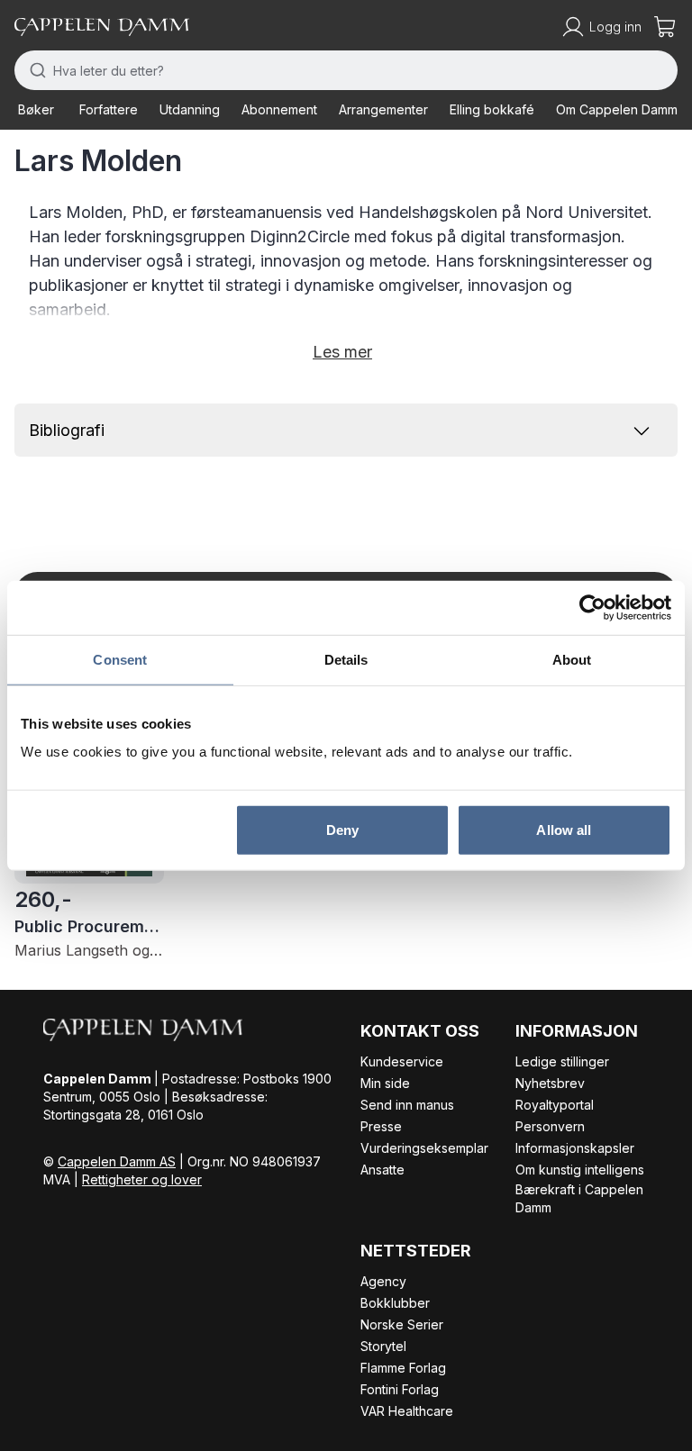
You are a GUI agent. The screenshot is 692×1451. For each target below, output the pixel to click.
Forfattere (108, 109)
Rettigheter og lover (142, 1179)
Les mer (342, 351)
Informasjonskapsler (574, 1148)
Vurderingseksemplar (424, 1148)
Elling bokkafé (492, 109)
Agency (383, 1281)
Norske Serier (401, 1324)
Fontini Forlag (399, 1389)
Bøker (36, 109)
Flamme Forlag (403, 1367)
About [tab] (572, 659)
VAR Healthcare (406, 1411)
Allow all (563, 830)
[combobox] (346, 70)
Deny (342, 830)
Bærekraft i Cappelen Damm (579, 1198)
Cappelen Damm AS (117, 1161)
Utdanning (189, 109)
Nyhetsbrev (550, 1083)
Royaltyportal (554, 1104)
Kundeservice (401, 1061)
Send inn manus (407, 1104)
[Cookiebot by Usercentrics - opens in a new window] (592, 607)
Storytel (383, 1346)
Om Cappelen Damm (617, 109)
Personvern (550, 1126)
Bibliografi (67, 430)
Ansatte (382, 1169)
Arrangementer (383, 109)
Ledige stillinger (562, 1061)
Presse (381, 1126)
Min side (385, 1083)
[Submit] (33, 70)
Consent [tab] (120, 659)
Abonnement (279, 109)
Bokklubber (395, 1302)
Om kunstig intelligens (579, 1169)
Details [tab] (346, 659)
